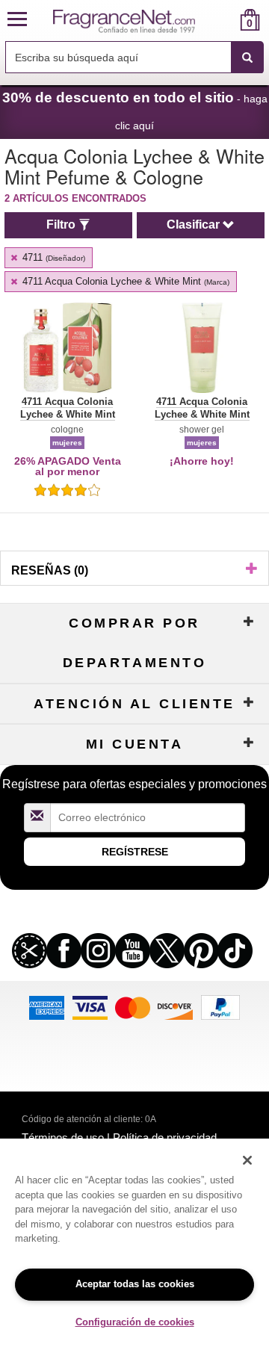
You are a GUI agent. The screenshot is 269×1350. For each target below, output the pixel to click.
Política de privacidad (165, 1137)
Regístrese (135, 852)
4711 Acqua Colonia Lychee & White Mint (124, 281)
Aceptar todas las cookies (134, 1283)
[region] (134, 1244)
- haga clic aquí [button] (135, 110)
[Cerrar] (247, 1160)
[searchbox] (118, 57)
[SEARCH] (247, 57)
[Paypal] (220, 1006)
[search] (226, 19)
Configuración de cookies (134, 1322)
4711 (52, 257)
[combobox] (134, 57)
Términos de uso (63, 1137)
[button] (17, 20)
